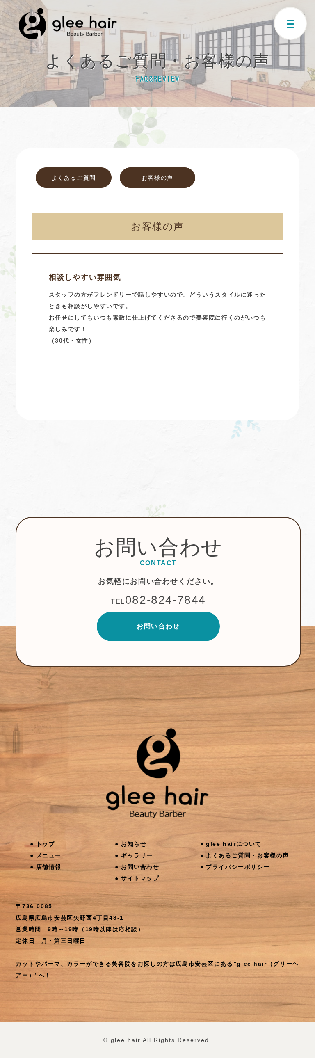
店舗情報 (49, 867)
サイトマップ (140, 878)
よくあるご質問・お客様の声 (247, 855)
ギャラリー (137, 855)
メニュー (49, 855)
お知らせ (133, 844)
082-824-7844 (158, 600)
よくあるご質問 (73, 177)
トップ (45, 844)
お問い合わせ (158, 626)
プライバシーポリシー (238, 867)
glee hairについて (234, 844)
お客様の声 (157, 177)
